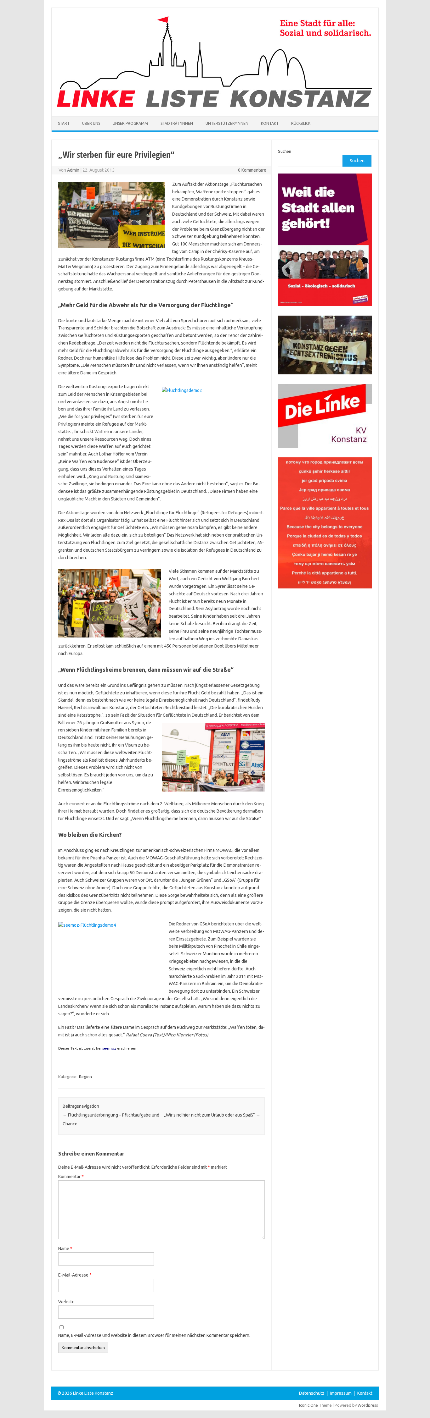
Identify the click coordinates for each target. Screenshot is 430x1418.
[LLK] (214, 105)
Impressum (341, 1393)
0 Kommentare (252, 170)
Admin (73, 170)
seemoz (109, 1048)
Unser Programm (130, 123)
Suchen (284, 151)
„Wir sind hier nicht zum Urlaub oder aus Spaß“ (212, 1114)
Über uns (91, 123)
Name (65, 1248)
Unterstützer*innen (227, 123)
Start (64, 123)
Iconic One (308, 1405)
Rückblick (300, 123)
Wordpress (368, 1405)
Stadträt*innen (177, 123)
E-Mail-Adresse (75, 1274)
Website (66, 1301)
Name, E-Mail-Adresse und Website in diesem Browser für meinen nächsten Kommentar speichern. (154, 1335)
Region (85, 1076)
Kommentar (71, 1176)
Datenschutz (312, 1393)
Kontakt (270, 123)
